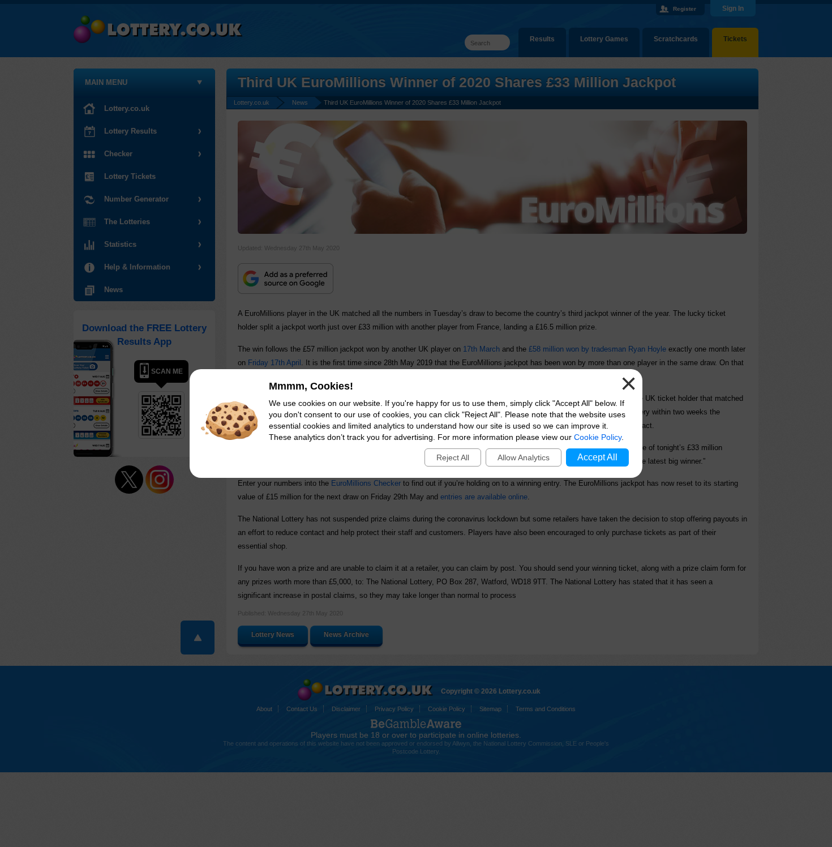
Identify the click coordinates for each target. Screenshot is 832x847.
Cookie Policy (597, 437)
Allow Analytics (524, 457)
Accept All (597, 457)
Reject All (452, 457)
